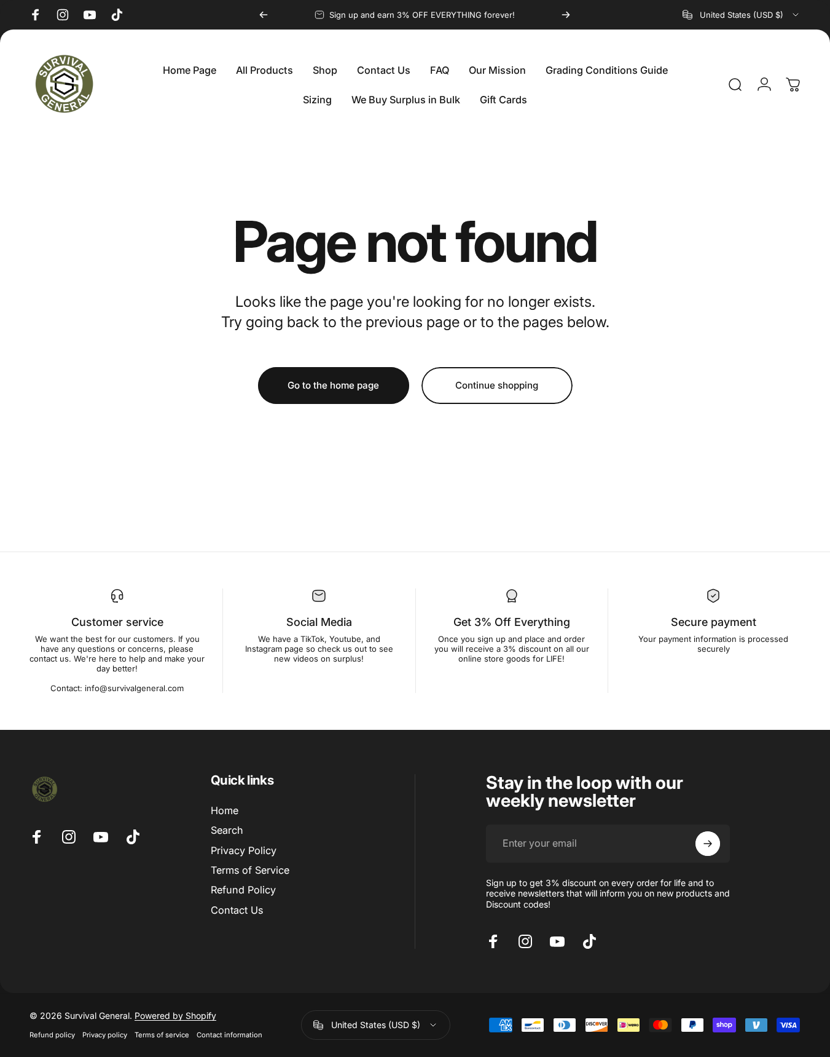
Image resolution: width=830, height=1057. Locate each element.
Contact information (229, 1035)
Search (227, 830)
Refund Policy (243, 890)
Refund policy (52, 1035)
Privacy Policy (243, 850)
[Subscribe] (707, 843)
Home (224, 810)
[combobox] (742, 15)
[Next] (565, 15)
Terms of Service (250, 870)
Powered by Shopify (175, 1015)
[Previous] (263, 15)
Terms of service (162, 1035)
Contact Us (237, 910)
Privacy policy (104, 1035)
